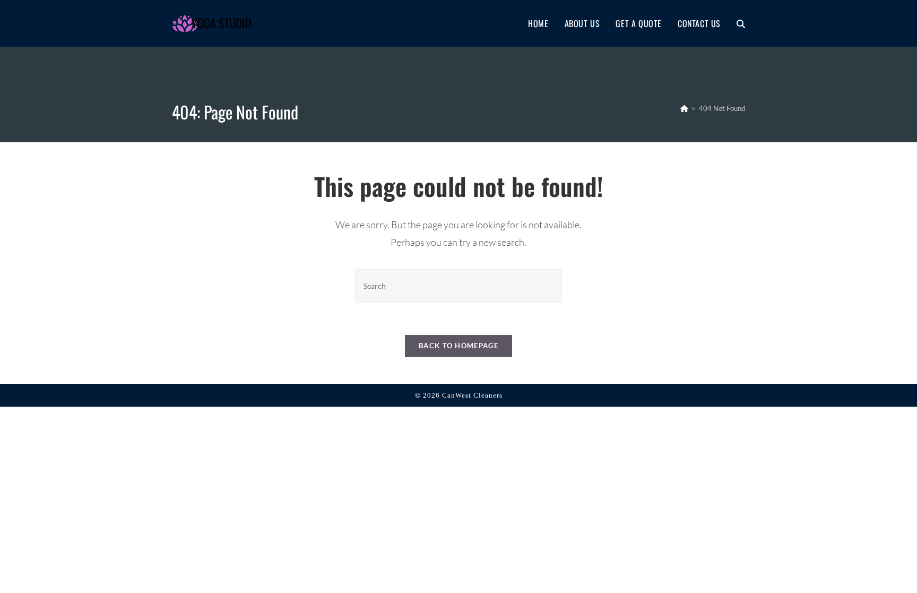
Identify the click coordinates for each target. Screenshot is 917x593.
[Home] (684, 108)
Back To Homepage (458, 345)
